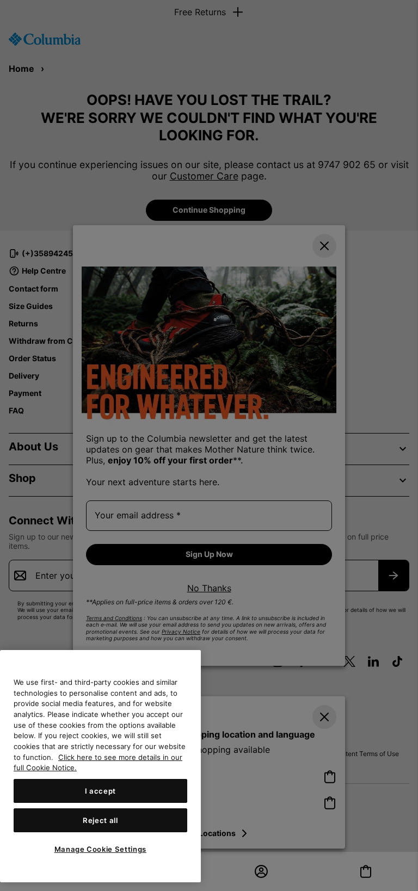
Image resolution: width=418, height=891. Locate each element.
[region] (100, 766)
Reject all (100, 820)
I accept (100, 791)
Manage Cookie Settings (100, 849)
